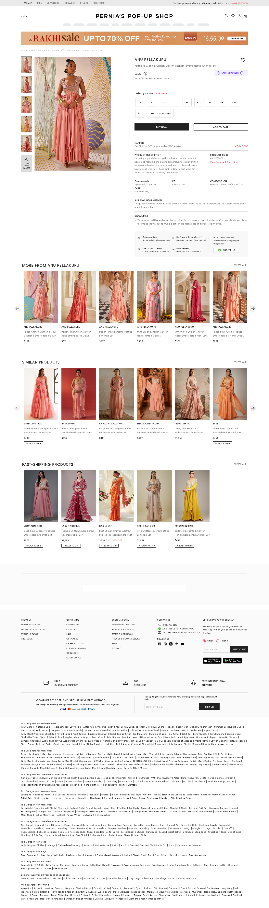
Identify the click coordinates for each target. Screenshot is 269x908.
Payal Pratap (64, 734)
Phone (224, 640)
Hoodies (155, 808)
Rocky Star (182, 726)
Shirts (53, 808)
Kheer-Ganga (54, 757)
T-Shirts (183, 808)
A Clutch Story (142, 781)
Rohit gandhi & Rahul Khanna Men (178, 754)
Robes (164, 808)
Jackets (46, 798)
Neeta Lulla (170, 737)
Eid (59, 878)
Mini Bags (26, 835)
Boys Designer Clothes (33, 855)
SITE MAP (116, 648)
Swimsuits (70, 798)
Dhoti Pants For (158, 845)
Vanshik (153, 754)
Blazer (136, 855)
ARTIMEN (98, 761)
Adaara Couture (131, 744)
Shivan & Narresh (72, 730)
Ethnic (182, 811)
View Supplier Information (223, 162)
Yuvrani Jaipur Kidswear (136, 865)
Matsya (233, 740)
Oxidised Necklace (69, 832)
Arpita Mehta (202, 740)
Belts (108, 832)
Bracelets (57, 825)
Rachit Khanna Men (81, 761)
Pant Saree (153, 798)
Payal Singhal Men (82, 764)
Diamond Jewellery (138, 828)
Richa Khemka (94, 744)
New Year (191, 878)
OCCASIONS (72, 653)
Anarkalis (38, 794)
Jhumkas (217, 828)
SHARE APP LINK (239, 649)
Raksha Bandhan (72, 878)
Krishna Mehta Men (146, 757)
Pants (89, 808)
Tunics (156, 794)
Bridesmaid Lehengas (173, 794)
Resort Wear (228, 794)
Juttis (116, 832)
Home (24, 50)
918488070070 (239, 3)
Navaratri (88, 878)
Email (210, 640)
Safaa (82, 744)
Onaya (87, 730)
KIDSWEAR (69, 3)
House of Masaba (182, 740)
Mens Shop (27, 815)
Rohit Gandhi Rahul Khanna (106, 737)
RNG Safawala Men (139, 764)
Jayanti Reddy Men (86, 768)
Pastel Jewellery (97, 828)
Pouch (162, 832)
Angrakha (69, 811)
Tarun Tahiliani (48, 737)
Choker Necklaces (47, 832)
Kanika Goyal (110, 740)
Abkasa (109, 761)
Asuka (231, 754)
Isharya (43, 778)
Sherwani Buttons (218, 808)
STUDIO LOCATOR (29, 634)
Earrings (38, 825)
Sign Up (209, 706)
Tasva (24, 754)
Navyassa (116, 865)
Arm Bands (181, 825)
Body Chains (167, 825)
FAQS (114, 643)
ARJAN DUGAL (140, 761)
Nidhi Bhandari (160, 781)
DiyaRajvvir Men (158, 761)
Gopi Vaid (166, 740)
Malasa (40, 744)
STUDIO (84, 3)
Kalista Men (196, 761)
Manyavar (56, 730)
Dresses (105, 794)
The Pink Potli (119, 778)
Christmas (147, 878)
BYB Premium (60, 868)
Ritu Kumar (174, 734)
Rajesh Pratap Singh (120, 734)
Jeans (233, 808)
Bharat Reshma (101, 757)
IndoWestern (205, 811)
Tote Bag (38, 835)
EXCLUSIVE (71, 629)
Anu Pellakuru (150, 59)
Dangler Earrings (201, 828)
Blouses (108, 798)
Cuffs (47, 825)
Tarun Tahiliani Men (231, 757)
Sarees (61, 794)
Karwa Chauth (176, 878)
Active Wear (73, 815)
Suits (81, 808)
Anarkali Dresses (129, 845)
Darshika (116, 757)
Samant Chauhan (30, 740)
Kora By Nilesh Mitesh (135, 768)
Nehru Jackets (75, 855)
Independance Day (46, 878)
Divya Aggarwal (65, 740)
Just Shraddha (29, 781)
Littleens (197, 865)
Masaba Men (54, 764)
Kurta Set (105, 845)
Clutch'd (132, 778)
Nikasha (144, 737)
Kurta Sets (50, 794)
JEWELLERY (53, 3)
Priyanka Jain (126, 740)
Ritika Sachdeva (108, 784)
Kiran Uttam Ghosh (149, 730)
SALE (68, 634)
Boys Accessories (198, 855)
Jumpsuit (112, 811)
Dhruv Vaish (54, 754)
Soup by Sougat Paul (147, 740)
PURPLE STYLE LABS (30, 624)
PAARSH (67, 764)
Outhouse (144, 778)
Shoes (90, 832)
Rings (67, 825)
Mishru (185, 730)
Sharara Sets (127, 794)
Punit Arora (100, 764)
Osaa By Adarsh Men (201, 726)
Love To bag (103, 778)
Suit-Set (203, 808)
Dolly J (143, 726)
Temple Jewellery (117, 828)
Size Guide (161, 93)
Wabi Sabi (220, 754)
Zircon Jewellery (78, 828)
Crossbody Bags (217, 832)
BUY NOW (161, 127)
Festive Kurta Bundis (225, 811)
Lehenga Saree (121, 798)
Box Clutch (81, 835)
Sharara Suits (90, 845)
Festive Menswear (44, 815)
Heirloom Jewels (208, 825)
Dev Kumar (128, 757)
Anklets (193, 825)
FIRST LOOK (99, 3)
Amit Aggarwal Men (208, 757)
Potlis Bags (127, 832)
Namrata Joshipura (206, 737)
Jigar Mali (115, 744)
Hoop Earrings (28, 832)
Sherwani (63, 808)
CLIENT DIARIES (73, 657)
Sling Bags (200, 832)
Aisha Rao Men (123, 761)
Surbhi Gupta (53, 744)
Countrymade (70, 754)
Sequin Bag (68, 835)
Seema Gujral (234, 734)
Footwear (87, 815)
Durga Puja (134, 878)
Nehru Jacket (41, 808)
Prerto (122, 784)
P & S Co (39, 865)
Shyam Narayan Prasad (88, 740)
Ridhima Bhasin (157, 734)
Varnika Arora (87, 778)
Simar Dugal (27, 744)
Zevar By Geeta (197, 778)
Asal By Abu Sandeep (127, 726)
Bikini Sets (26, 798)
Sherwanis (94, 794)
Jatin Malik (39, 761)
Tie (96, 815)
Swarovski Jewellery (56, 828)
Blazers (193, 808)
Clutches (139, 832)
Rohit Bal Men (205, 754)
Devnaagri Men (167, 757)
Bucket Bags (234, 832)
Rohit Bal (186, 734)
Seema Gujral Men (200, 764)
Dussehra (101, 878)
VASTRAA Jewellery (161, 778)
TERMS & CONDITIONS (123, 634)
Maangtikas (114, 825)
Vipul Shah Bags (216, 781)
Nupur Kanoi (210, 730)
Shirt (143, 855)
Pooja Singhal (60, 726)
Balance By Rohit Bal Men (60, 768)
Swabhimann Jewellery (220, 778)
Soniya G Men (218, 764)
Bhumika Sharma (228, 737)
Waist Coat (110, 808)
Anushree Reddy (105, 726)
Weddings (160, 878)
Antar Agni (89, 726)
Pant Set (60, 815)
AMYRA (231, 781)
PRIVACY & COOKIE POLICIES (126, 639)
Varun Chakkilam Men (110, 768)
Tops (138, 794)
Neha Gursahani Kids (180, 865)
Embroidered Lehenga (70, 845)
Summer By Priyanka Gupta (229, 726)
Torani (242, 740)
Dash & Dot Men (37, 754)
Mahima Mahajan (170, 730)
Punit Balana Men (186, 757)
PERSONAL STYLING (76, 648)
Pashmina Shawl (98, 835)
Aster (176, 778)
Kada (82, 832)
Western (192, 811)
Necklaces (26, 825)
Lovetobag (112, 781)
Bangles (76, 825)
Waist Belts (174, 832)
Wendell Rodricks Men (33, 768)
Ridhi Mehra (42, 730)
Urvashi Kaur (209, 744)
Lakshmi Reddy (80, 865)
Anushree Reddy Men (58, 761)
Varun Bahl (156, 737)
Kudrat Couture (232, 761)
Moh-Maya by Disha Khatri (63, 778)
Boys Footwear (178, 855)
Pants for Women (210, 794)
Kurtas (73, 808)
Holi (32, 878)
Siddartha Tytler (29, 737)
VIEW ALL (240, 265)
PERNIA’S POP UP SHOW (33, 629)
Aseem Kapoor (226, 744)
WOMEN (27, 3)
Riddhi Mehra (140, 734)
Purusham (86, 757)
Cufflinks (172, 811)
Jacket (127, 855)
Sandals (100, 832)
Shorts (173, 808)
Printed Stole (139, 835)
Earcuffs (138, 825)
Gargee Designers (178, 761)
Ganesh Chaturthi (117, 878)
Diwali (24, 878)
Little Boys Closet (99, 865)
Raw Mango (27, 726)
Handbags (151, 832)
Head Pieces (151, 825)
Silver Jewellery (159, 828)
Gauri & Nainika (101, 730)
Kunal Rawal (27, 757)
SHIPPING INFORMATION (123, 624)
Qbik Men (26, 761)
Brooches (105, 815)
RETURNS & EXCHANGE (123, 629)
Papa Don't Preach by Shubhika (38, 734)
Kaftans (147, 794)
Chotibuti (65, 865)
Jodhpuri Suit (45, 811)
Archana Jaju (69, 744)
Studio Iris (147, 744)
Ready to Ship (167, 798)
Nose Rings (100, 825)
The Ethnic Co (71, 757)
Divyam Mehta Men (108, 754)
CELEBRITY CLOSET (75, 643)
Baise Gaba (27, 730)
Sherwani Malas (157, 811)
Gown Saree (138, 798)
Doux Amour (126, 781)
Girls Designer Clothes (33, 845)
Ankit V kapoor (88, 754)
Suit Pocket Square (139, 808)
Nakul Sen (196, 730)
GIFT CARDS (72, 639)
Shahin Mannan (192, 744)
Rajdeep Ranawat (98, 734)
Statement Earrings (180, 828)
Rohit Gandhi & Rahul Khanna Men (169, 764)
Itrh (106, 744)
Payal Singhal (65, 737)
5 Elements (175, 781)
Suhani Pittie (91, 784)
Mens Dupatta (97, 811)
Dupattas (83, 798)
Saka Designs (211, 865)
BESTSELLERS (72, 624)
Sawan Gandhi (219, 740)
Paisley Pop (76, 784)
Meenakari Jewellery (32, 828)
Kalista (133, 730)
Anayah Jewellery (94, 781)
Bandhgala (82, 811)
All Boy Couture (228, 865)
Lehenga (51, 845)
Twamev (40, 757)
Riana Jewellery (74, 781)
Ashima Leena (130, 737)
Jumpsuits (57, 798)
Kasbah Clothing (213, 761)
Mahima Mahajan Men (33, 764)
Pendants (224, 825)
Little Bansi (52, 865)
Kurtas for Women (76, 794)
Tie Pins (122, 808)
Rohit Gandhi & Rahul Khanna (209, 734)
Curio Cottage (29, 778)
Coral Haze (200, 781)
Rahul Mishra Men (117, 764)
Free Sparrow (159, 865)
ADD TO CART (220, 127)
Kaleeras (127, 825)
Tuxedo (58, 811)
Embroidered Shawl (119, 835)
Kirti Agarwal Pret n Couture (36, 868)
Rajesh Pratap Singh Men (134, 754)
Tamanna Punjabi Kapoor (168, 744)
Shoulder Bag (52, 835)
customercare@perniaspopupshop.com (181, 632)
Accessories (125, 811)
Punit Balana (79, 734)
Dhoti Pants (193, 794)
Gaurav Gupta (82, 737)
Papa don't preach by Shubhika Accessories (44, 784)
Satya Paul (75, 726)
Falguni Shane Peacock (161, 726)
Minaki (60, 781)
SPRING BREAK (236, 764)
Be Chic (187, 781)
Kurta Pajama (28, 811)
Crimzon (132, 784)
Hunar (184, 778)
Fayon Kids (27, 865)
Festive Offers (184, 798)
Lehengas (26, 794)
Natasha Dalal (43, 726)
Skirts (37, 798)
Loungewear (140, 811)
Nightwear (96, 798)
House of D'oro (47, 781)
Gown (114, 794)
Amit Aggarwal (186, 737)
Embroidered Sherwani (109, 855)
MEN (39, 3)
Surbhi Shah (48, 740)
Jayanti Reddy (119, 730)
